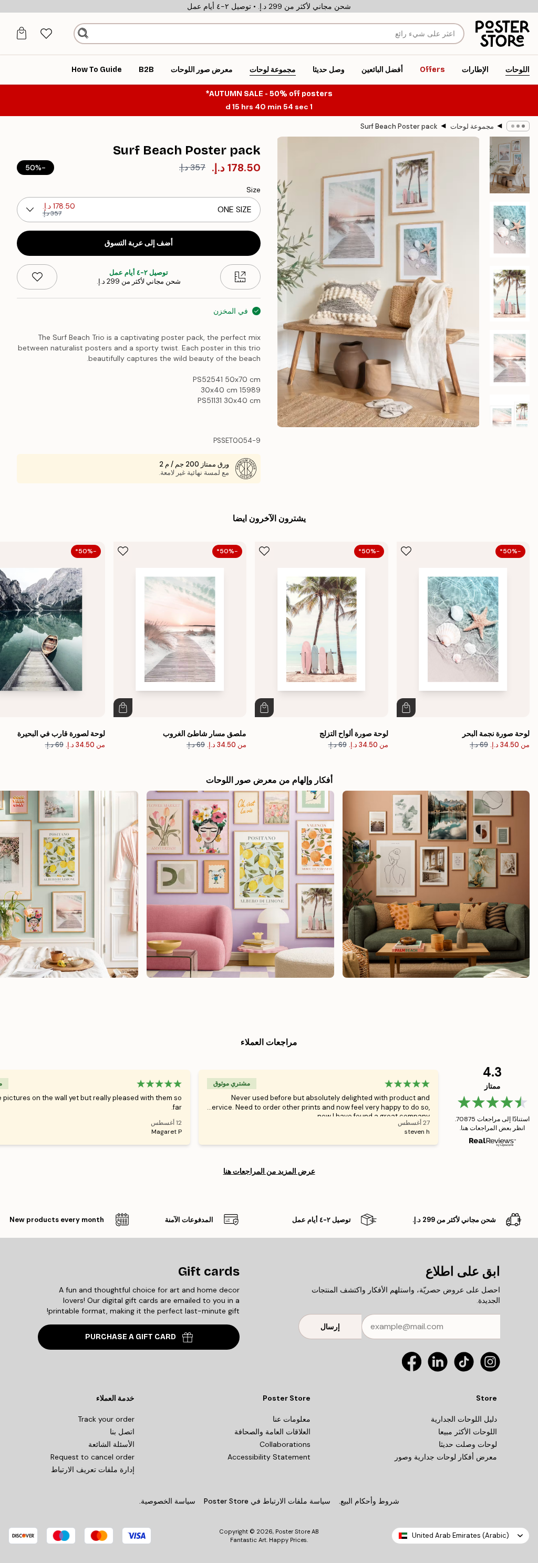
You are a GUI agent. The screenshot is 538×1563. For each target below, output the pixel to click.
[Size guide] (240, 276)
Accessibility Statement (269, 1457)
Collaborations (285, 1444)
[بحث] (83, 33)
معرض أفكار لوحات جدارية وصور (446, 1457)
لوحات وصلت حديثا (468, 1444)
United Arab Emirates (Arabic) (460, 1535)
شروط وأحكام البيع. (369, 1501)
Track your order (106, 1419)
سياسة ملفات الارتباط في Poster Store (267, 1501)
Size (253, 189)
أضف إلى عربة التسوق (139, 243)
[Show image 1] (510, 165)
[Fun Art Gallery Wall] (240, 884)
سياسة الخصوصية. (167, 1501)
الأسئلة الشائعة (111, 1444)
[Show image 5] (510, 422)
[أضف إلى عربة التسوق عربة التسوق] (406, 707)
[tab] (46, 34)
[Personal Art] (436, 884)
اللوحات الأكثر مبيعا (467, 1431)
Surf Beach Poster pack (399, 126)
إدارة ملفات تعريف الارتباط (92, 1469)
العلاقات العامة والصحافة (272, 1431)
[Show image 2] (510, 229)
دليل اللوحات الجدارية (464, 1419)
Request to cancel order (92, 1457)
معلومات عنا (292, 1419)
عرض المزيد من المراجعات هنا (269, 1171)
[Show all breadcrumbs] (518, 126)
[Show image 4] (510, 358)
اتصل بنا (122, 1431)
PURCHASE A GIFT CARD (130, 1336)
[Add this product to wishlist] (37, 276)
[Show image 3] (510, 294)
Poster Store (292, 1531)
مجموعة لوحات (472, 126)
